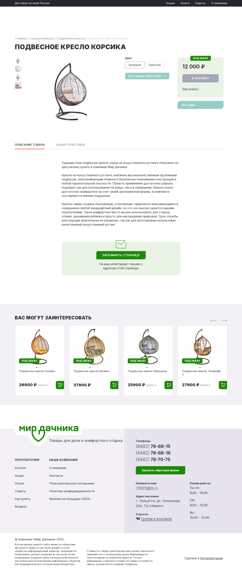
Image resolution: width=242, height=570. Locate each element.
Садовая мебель (41, 38)
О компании (219, 3)
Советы (200, 3)
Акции (170, 3)
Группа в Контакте (156, 519)
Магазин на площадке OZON (69, 499)
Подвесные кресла (71, 38)
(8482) (153, 446)
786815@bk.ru (147, 488)
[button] (213, 321)
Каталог (20, 468)
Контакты (56, 475)
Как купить (22, 499)
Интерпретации (211, 558)
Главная (21, 38)
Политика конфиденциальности (71, 491)
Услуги (185, 3)
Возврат (21, 506)
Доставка (188, 104)
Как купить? (190, 89)
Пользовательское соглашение (71, 483)
